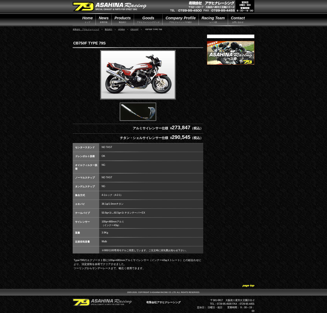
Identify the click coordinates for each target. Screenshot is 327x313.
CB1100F (134, 29)
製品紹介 (108, 29)
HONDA (121, 29)
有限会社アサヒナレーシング (163, 302)
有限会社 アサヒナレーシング (86, 29)
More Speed (109, 7)
